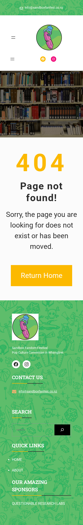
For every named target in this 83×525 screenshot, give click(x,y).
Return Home (41, 275)
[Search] (62, 429)
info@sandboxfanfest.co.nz (38, 391)
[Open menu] (13, 37)
